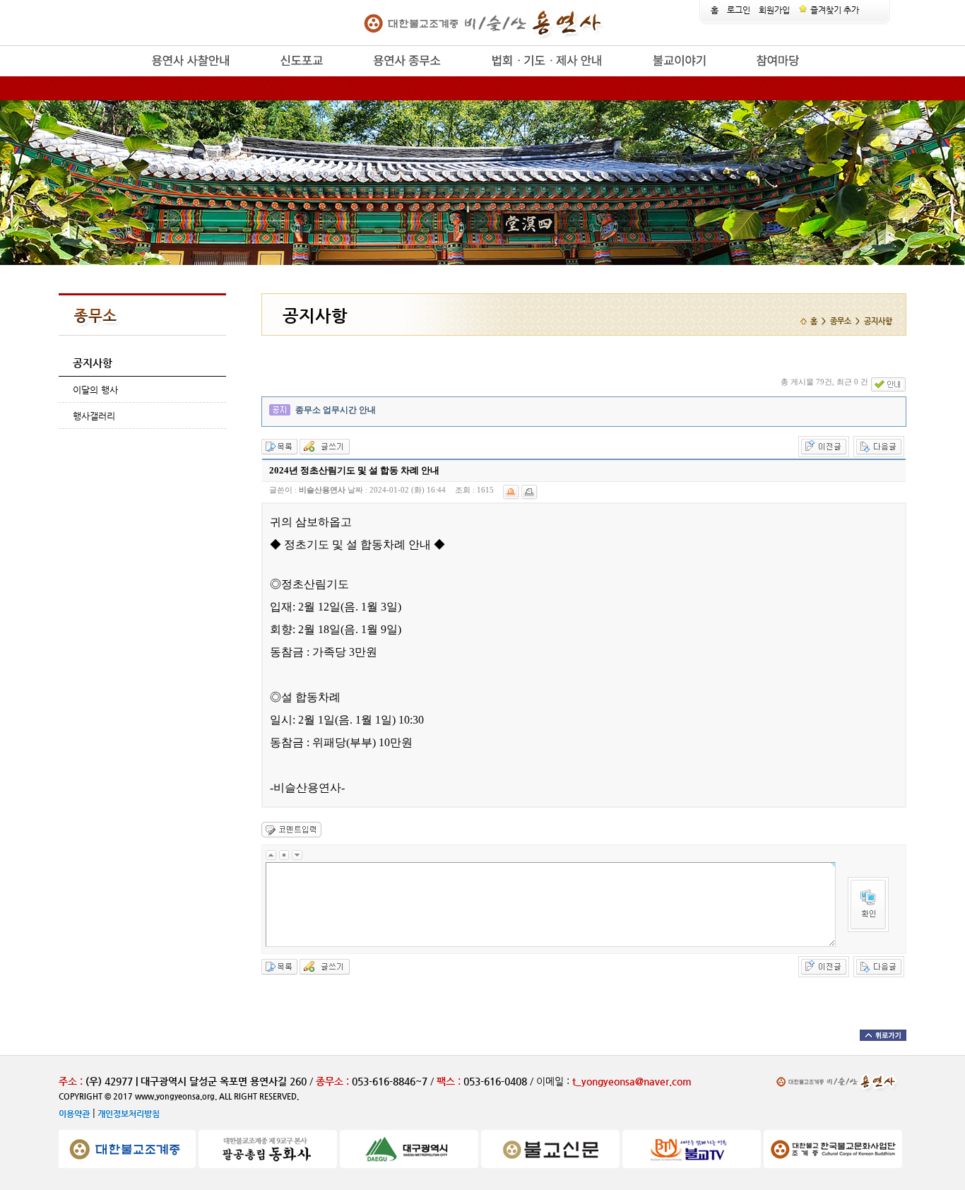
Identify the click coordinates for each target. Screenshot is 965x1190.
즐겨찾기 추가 (833, 10)
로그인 (738, 10)
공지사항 (92, 363)
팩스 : (450, 1081)
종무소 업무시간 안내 (335, 410)
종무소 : (334, 1081)
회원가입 (774, 10)
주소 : (71, 1081)
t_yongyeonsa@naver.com (632, 1081)
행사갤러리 (94, 416)
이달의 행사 (95, 389)
